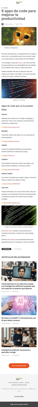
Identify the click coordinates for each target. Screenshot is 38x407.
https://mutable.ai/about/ (11, 141)
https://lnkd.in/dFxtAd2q (11, 169)
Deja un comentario (19, 365)
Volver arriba (19, 396)
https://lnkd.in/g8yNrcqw (12, 203)
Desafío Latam (8, 231)
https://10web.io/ (8, 155)
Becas (27, 382)
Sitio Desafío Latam (16, 382)
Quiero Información (19, 385)
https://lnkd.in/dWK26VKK (12, 184)
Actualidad (4, 8)
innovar (20, 62)
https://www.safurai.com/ (12, 127)
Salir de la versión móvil (19, 404)
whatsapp (13, 239)
